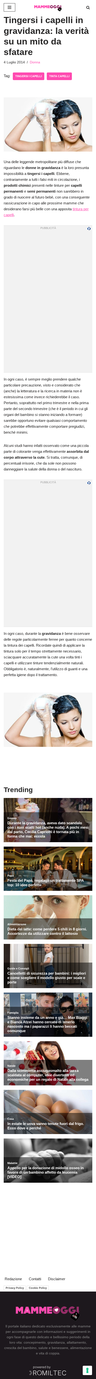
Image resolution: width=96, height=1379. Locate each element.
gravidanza (56, 1342)
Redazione (13, 1279)
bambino (29, 1348)
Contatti (35, 1279)
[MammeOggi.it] (48, 7)
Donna (35, 62)
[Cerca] (88, 7)
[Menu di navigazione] (9, 7)
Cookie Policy (38, 1288)
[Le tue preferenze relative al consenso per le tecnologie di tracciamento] (87, 1370)
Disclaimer (56, 1279)
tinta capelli (59, 76)
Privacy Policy (15, 1288)
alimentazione (81, 1348)
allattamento (76, 1342)
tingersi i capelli (28, 76)
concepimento (35, 1342)
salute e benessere (53, 1348)
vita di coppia (49, 1353)
